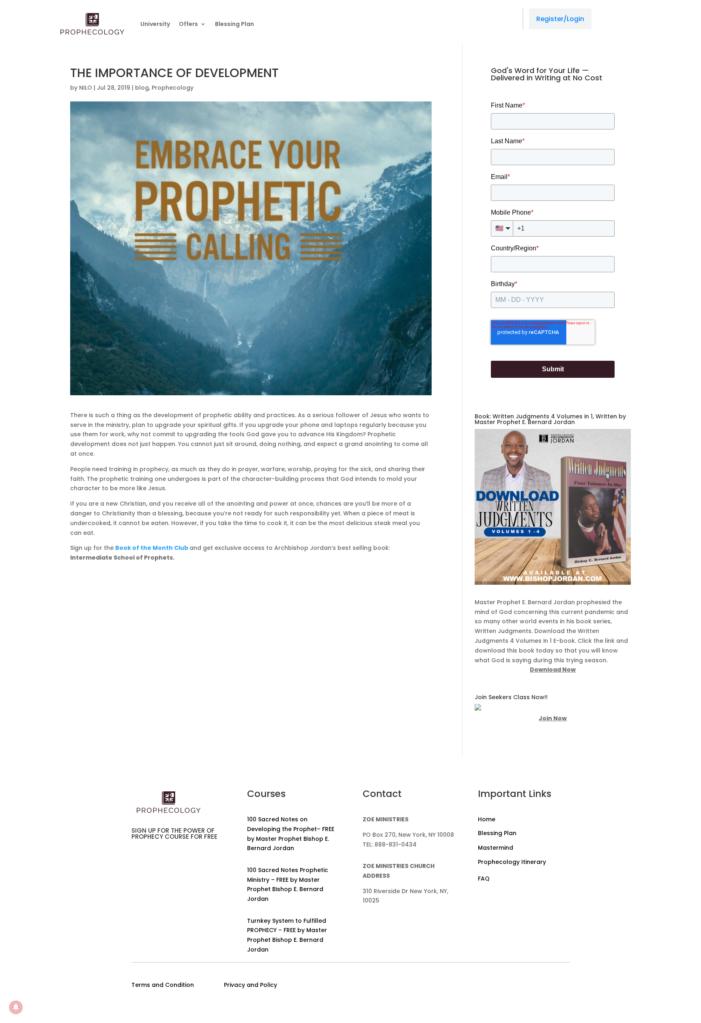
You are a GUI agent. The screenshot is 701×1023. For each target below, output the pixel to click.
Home (486, 819)
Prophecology (173, 88)
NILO (85, 88)
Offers (188, 24)
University (155, 24)
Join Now (553, 718)
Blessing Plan (234, 24)
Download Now (553, 669)
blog (142, 88)
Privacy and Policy (250, 985)
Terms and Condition (162, 985)
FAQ (484, 878)
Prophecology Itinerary (512, 862)
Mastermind (495, 848)
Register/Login (560, 19)
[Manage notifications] (15, 1007)
